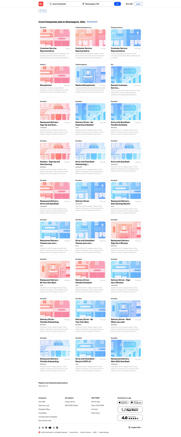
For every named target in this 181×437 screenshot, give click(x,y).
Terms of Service (85, 432)
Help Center (95, 413)
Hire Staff (42, 402)
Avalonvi (43, 64)
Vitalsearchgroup (81, 64)
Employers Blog (44, 409)
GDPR (95, 432)
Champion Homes (116, 27)
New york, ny (43, 386)
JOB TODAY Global (71, 405)
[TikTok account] (39, 428)
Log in (138, 4)
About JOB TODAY (97, 405)
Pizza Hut (43, 27)
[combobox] (66, 4)
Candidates (43, 413)
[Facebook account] (46, 428)
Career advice (70, 402)
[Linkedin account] (57, 428)
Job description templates (48, 417)
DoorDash (43, 101)
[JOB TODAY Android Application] (136, 402)
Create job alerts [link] (92, 22)
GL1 (112, 64)
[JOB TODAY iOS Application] (123, 402)
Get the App (95, 402)
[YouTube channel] (50, 428)
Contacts (94, 409)
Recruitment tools (45, 420)
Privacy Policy (73, 432)
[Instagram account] (43, 428)
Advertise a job (44, 405)
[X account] (54, 428)
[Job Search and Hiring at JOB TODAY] (41, 4)
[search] (117, 4)
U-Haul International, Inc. (84, 27)
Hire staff (129, 4)
